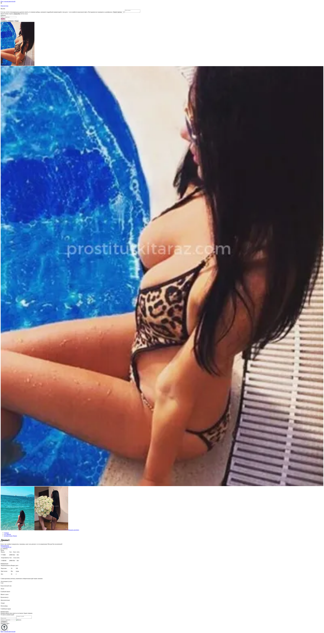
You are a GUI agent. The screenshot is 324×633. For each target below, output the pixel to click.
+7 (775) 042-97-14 (6, 547)
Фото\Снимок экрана (7, 13)
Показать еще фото (73, 530)
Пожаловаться (5, 545)
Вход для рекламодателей (8, 1)
